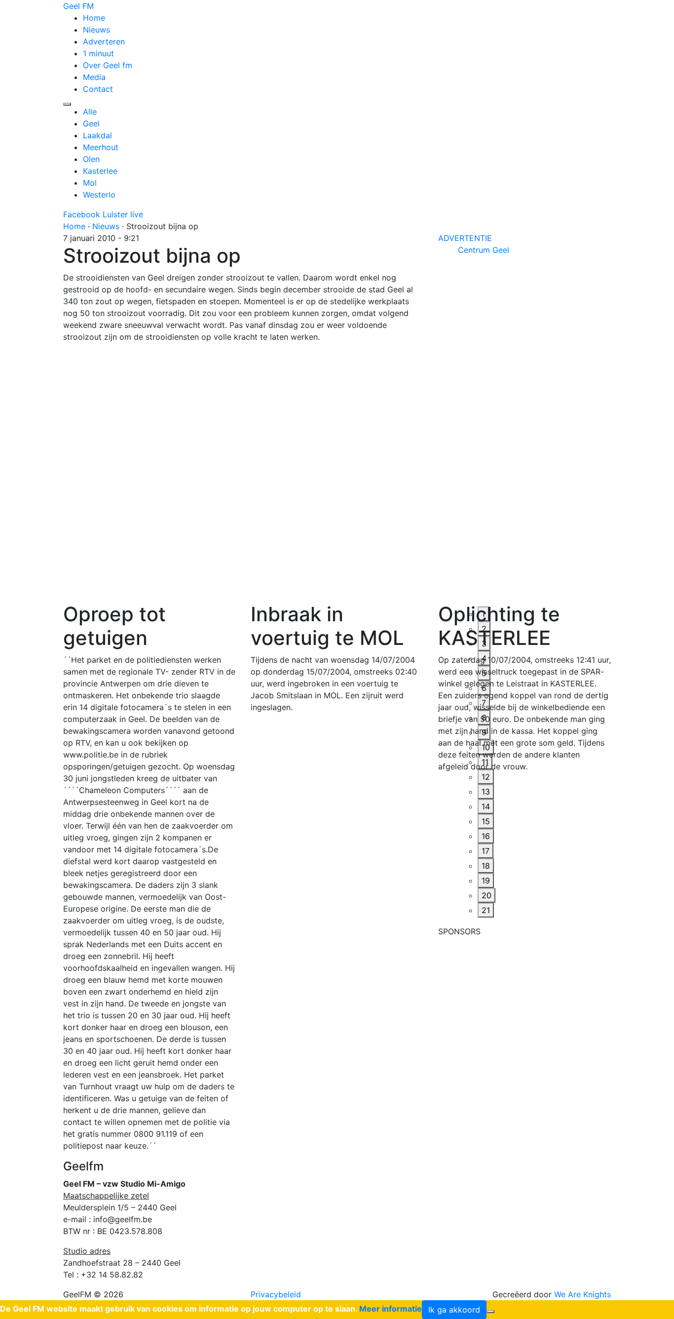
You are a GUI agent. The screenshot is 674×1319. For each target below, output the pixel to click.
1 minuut (98, 53)
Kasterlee (100, 171)
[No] (490, 1311)
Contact (98, 89)
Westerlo (99, 195)
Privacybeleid (276, 1294)
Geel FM (78, 6)
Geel (91, 123)
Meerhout (100, 147)
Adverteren (104, 41)
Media (94, 77)
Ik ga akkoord (454, 1310)
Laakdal (97, 135)
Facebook (81, 214)
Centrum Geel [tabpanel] (483, 250)
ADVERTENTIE (465, 238)
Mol (90, 183)
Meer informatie (390, 1309)
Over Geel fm (107, 65)
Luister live (123, 214)
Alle (90, 112)
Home (94, 18)
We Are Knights (582, 1294)
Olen (91, 159)
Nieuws (96, 30)
